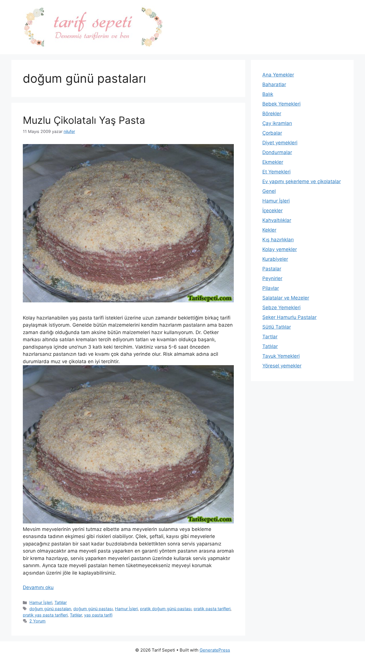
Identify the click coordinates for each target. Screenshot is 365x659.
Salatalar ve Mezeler (285, 298)
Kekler (269, 230)
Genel (269, 191)
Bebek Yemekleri (281, 104)
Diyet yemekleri (279, 142)
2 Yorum (37, 620)
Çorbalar (272, 133)
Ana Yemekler (278, 75)
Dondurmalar (277, 152)
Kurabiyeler (275, 259)
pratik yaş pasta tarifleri (45, 614)
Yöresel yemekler (281, 366)
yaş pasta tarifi (98, 614)
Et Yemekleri (276, 172)
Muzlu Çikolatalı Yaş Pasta (84, 120)
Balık (267, 94)
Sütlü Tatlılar (276, 327)
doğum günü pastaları (50, 608)
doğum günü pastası (93, 608)
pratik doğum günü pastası (165, 608)
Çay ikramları (277, 123)
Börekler (271, 113)
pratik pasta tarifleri (212, 608)
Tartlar (269, 336)
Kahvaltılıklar (276, 220)
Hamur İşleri (40, 602)
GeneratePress (215, 650)
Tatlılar (60, 602)
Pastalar (271, 269)
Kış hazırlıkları (278, 239)
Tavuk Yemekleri (281, 356)
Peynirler (272, 278)
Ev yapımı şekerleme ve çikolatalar (301, 181)
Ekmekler (272, 162)
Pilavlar (270, 288)
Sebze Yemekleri (281, 307)
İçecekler (272, 210)
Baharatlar (274, 84)
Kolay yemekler (279, 249)
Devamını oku (38, 587)
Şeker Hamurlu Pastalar (289, 317)
